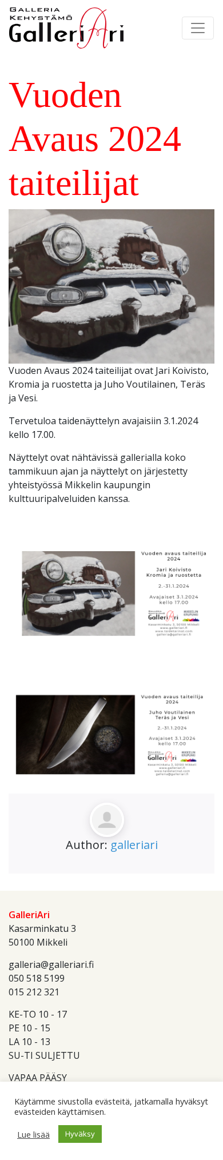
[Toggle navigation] (198, 28)
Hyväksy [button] (80, 1134)
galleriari (134, 844)
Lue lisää (33, 1134)
